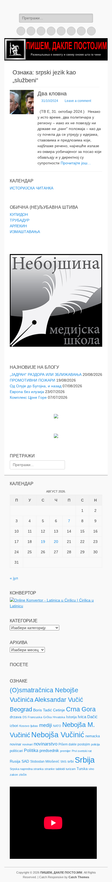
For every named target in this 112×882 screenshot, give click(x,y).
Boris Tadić (42, 710)
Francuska (35, 717)
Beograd (21, 709)
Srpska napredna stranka (26, 769)
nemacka (92, 736)
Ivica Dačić (88, 717)
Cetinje (59, 710)
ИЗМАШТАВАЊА (25, 231)
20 (56, 541)
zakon (14, 774)
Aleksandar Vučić (59, 699)
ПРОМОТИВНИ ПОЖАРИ (32, 380)
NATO (57, 725)
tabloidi (60, 769)
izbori (14, 726)
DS (25, 717)
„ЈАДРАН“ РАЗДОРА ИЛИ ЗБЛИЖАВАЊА (46, 374)
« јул (14, 578)
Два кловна (52, 93)
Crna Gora (81, 709)
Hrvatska (59, 717)
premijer (65, 751)
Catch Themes (79, 877)
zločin (23, 774)
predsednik (49, 750)
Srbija (85, 759)
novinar (15, 744)
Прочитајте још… (76, 163)
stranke (50, 769)
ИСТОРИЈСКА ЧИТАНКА (31, 188)
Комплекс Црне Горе (28, 397)
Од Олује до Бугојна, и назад (35, 386)
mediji (45, 725)
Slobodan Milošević (44, 761)
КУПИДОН (19, 214)
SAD (25, 761)
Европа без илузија (27, 391)
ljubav (34, 725)
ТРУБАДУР (19, 220)
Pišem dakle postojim (74, 744)
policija (95, 744)
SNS (63, 761)
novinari (27, 744)
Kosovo (24, 725)
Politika (31, 750)
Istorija (71, 717)
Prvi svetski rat (82, 751)
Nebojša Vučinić (57, 735)
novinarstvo (45, 744)
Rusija (15, 761)
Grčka (47, 717)
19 (43, 541)
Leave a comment (78, 101)
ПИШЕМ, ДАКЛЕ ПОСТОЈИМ (61, 872)
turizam (71, 769)
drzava (15, 717)
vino (91, 769)
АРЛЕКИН (18, 226)
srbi (70, 761)
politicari (16, 751)
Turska (82, 769)
